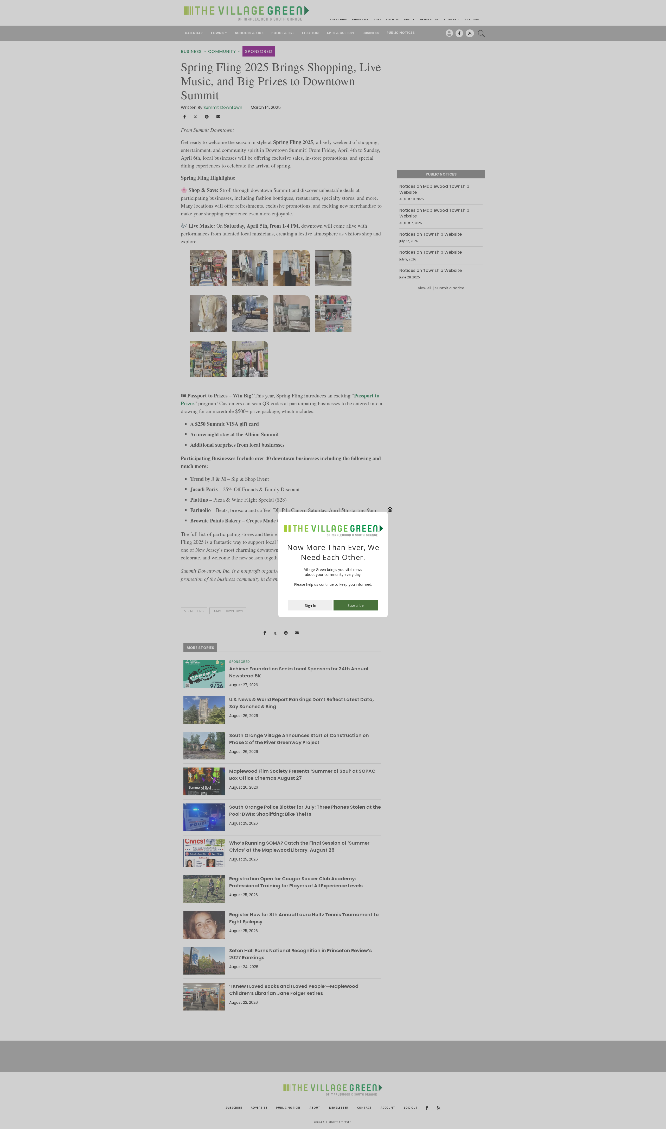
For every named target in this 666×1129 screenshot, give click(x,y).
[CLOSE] (390, 509)
